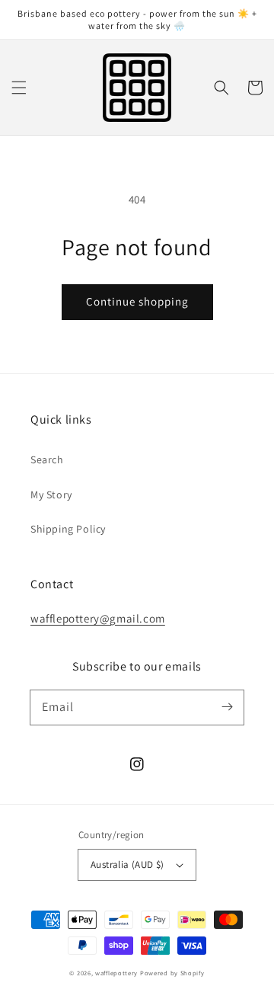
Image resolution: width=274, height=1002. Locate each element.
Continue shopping (137, 301)
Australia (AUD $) (127, 864)
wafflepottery (116, 972)
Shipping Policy (68, 529)
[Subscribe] (227, 707)
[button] (19, 87)
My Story (51, 494)
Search (47, 459)
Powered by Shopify (172, 972)
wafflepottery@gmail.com (97, 618)
